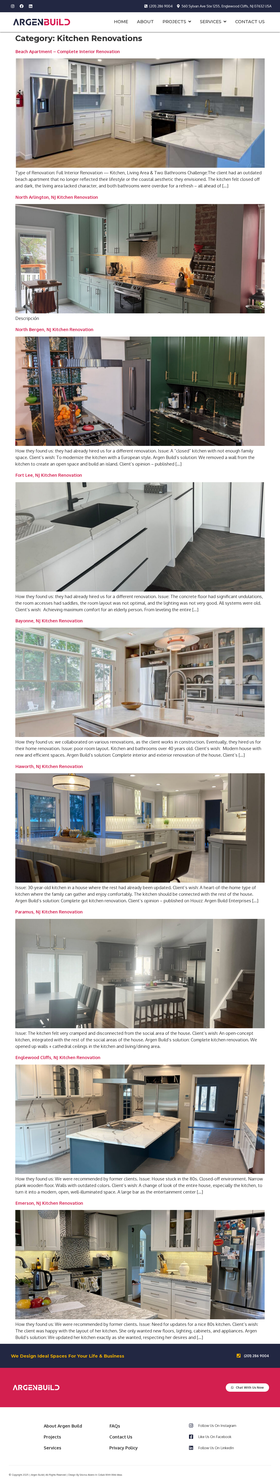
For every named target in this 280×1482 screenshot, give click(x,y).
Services (52, 1448)
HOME (121, 21)
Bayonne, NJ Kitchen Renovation (49, 620)
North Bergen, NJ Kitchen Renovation (54, 329)
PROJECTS (174, 21)
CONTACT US (250, 21)
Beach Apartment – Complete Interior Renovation (67, 51)
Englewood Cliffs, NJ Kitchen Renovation (57, 1057)
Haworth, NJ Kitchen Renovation (49, 766)
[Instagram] (13, 6)
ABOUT (145, 21)
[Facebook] (22, 6)
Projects (52, 1437)
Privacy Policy (123, 1448)
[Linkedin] (31, 6)
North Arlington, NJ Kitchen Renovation (56, 197)
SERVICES (210, 21)
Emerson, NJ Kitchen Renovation (49, 1203)
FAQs (114, 1426)
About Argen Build (63, 1426)
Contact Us (120, 1437)
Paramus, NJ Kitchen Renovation (49, 912)
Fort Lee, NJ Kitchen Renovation (48, 475)
